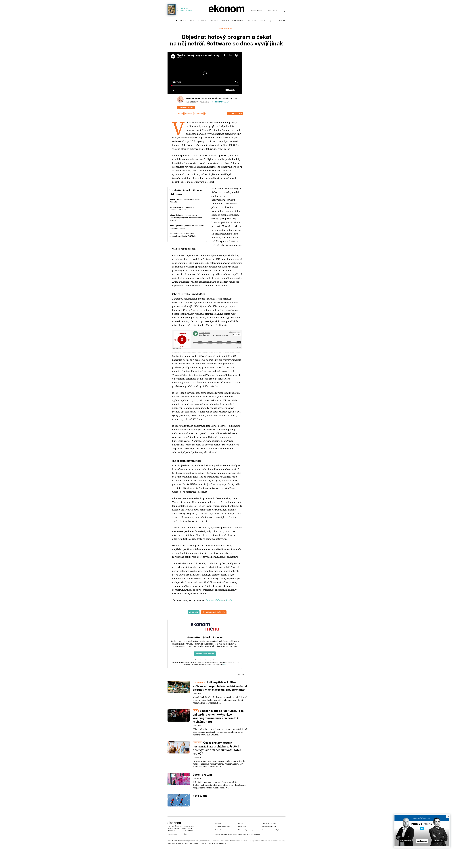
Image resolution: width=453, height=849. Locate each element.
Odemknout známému (215, 612)
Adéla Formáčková (239, 834)
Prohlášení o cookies (269, 823)
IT (205, 113)
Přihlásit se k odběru (205, 654)
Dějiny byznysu (237, 21)
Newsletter (242, 826)
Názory (183, 21)
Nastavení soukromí (269, 826)
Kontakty (218, 823)
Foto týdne (200, 795)
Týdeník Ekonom (176, 352)
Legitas (229, 600)
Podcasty (225, 21)
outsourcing (198, 113)
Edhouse (219, 600)
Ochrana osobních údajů (270, 830)
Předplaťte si (256, 11)
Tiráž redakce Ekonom (222, 826)
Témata (191, 21)
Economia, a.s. (189, 826)
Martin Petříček (192, 98)
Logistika (263, 21)
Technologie (214, 21)
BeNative (282, 21)
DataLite (210, 600)
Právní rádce (251, 21)
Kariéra (240, 823)
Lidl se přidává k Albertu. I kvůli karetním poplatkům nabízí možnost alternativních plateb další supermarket (220, 686)
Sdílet (195, 612)
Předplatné (218, 830)
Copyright (171, 826)
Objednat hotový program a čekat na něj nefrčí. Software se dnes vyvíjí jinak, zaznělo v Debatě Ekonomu (211, 352)
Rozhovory (201, 21)
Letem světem (202, 774)
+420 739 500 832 (253, 834)
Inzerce (217, 834)
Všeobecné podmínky (245, 830)
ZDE (224, 664)
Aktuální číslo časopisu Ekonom (184, 10)
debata (180, 113)
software (188, 113)
